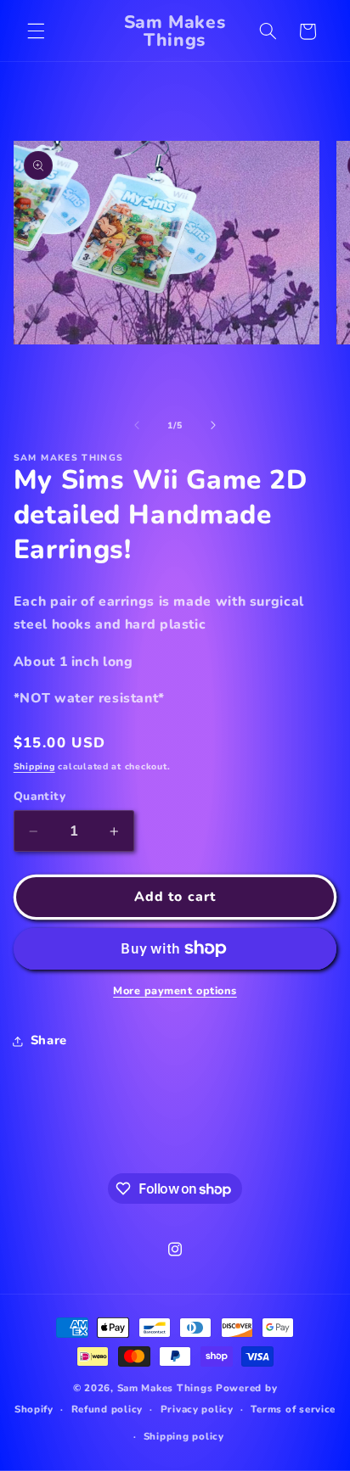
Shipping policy (184, 1436)
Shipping (34, 766)
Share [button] (49, 1040)
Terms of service (293, 1409)
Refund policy (107, 1409)
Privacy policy (197, 1409)
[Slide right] (213, 425)
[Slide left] (136, 425)
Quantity (39, 796)
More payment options (175, 990)
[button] (35, 31)
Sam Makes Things (165, 1388)
